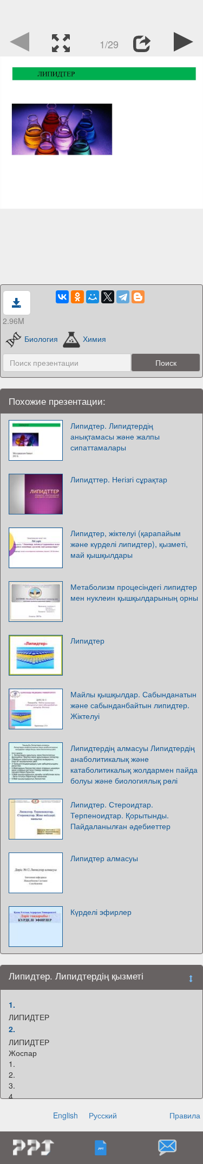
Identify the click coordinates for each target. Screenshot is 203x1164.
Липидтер (87, 640)
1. (12, 1004)
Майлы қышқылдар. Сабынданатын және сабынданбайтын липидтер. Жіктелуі (133, 705)
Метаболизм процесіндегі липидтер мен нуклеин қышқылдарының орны (134, 592)
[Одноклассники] (77, 296)
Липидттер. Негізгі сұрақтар (118, 479)
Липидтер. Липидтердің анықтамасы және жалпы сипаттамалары (115, 436)
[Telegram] (122, 296)
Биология (41, 338)
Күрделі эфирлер (101, 911)
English (65, 1115)
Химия (94, 338)
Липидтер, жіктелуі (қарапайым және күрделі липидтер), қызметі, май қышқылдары (129, 543)
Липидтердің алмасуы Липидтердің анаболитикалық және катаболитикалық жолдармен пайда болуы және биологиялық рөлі (134, 764)
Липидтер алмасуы (104, 858)
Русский (103, 1115)
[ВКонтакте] (62, 296)
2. (12, 1028)
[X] (107, 296)
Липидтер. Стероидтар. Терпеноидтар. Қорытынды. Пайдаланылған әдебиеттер (120, 815)
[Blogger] (138, 296)
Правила (184, 1115)
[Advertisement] (101, 13)
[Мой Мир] (92, 296)
